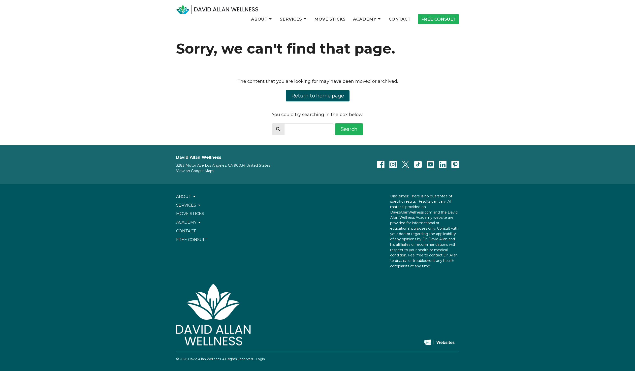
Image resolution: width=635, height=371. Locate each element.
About (259, 19)
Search (349, 129)
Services (291, 19)
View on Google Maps (195, 171)
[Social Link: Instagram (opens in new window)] (393, 164)
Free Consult (438, 19)
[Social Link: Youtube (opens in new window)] (430, 164)
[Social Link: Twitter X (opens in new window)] (405, 164)
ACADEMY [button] (186, 222)
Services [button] (186, 205)
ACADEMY (364, 19)
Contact (400, 19)
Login (260, 359)
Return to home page (317, 96)
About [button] (183, 196)
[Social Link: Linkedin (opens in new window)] (442, 164)
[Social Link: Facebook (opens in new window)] (380, 164)
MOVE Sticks (330, 19)
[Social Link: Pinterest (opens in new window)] (455, 164)
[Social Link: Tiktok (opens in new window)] (418, 164)
